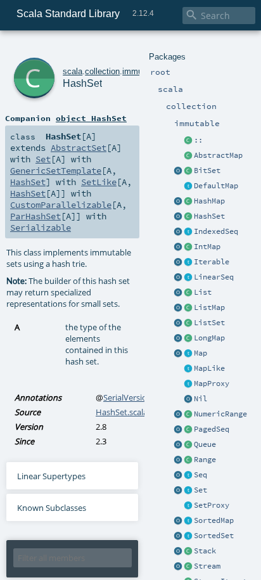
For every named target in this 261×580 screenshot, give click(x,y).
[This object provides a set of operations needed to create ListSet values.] (178, 323)
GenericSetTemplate (55, 170)
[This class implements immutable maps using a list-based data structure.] (188, 308)
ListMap (209, 307)
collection (102, 71)
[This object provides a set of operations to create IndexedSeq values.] (178, 232)
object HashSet (91, 118)
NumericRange (220, 413)
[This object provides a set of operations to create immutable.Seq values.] (178, 475)
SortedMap (214, 520)
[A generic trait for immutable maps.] (188, 354)
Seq (200, 474)
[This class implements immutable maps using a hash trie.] (188, 202)
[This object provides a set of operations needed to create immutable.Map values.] (178, 354)
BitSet (207, 170)
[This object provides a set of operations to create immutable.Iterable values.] (178, 262)
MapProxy (211, 383)
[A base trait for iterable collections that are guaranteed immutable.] (188, 262)
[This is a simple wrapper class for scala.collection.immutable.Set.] (188, 506)
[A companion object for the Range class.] (178, 460)
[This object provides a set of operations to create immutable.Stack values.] (178, 551)
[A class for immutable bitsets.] (188, 171)
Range (205, 459)
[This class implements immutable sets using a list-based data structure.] (188, 323)
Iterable (211, 261)
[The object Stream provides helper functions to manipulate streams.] (178, 567)
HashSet (209, 216)
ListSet (209, 322)
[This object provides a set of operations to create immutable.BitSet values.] (178, 171)
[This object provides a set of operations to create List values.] (178, 293)
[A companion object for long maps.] (178, 338)
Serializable (40, 227)
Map (200, 353)
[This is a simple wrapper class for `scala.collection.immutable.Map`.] (188, 384)
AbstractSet (78, 147)
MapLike (209, 368)
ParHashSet (35, 216)
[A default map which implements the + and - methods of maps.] (188, 186)
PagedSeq (211, 429)
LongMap (209, 337)
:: (198, 140)
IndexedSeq (216, 231)
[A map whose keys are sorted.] (188, 521)
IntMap (207, 246)
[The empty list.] (188, 399)
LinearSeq (214, 277)
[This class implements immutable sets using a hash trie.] (188, 217)
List (203, 292)
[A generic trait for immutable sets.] (188, 491)
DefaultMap (216, 185)
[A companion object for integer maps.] (178, 247)
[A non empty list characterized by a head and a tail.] (188, 141)
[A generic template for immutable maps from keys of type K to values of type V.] (188, 369)
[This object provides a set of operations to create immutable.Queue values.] (178, 445)
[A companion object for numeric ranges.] (178, 414)
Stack (205, 550)
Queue (205, 444)
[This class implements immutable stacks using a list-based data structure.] (188, 551)
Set (200, 490)
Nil (200, 398)
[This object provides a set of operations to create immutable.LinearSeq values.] (178, 278)
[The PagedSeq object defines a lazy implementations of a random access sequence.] (178, 430)
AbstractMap (218, 155)
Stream (207, 566)
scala (72, 71)
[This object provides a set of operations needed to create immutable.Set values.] (178, 491)
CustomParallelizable (60, 204)
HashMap (209, 201)
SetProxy (211, 505)
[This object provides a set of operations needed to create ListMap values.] (178, 308)
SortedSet (214, 535)
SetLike (99, 182)
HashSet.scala (122, 412)
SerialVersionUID (134, 397)
